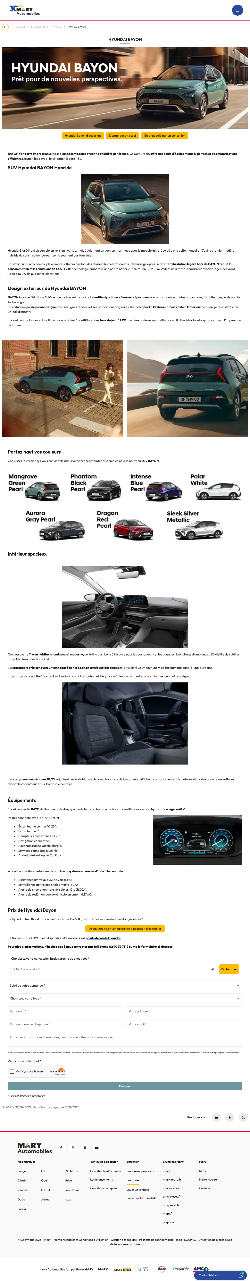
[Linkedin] (216, 1117)
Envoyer (125, 1086)
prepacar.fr (170, 1222)
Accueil (20, 26)
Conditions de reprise (103, 1188)
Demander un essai (122, 135)
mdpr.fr (168, 1213)
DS (43, 1171)
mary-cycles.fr (172, 1188)
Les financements (101, 1179)
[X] (243, 1117)
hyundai (57, 26)
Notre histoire (208, 1179)
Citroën (22, 1180)
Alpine (45, 1199)
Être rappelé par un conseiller (164, 135)
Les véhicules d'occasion (105, 1171)
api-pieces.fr (171, 1205)
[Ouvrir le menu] (237, 10)
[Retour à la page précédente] (6, 27)
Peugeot (23, 1171)
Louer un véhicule (138, 1189)
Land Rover (72, 1190)
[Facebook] (229, 1117)
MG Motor (72, 1171)
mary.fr (168, 1171)
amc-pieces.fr (172, 1196)
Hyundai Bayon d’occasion (83, 135)
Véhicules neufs (39, 26)
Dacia (21, 1199)
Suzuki (22, 1209)
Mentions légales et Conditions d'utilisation (81, 1240)
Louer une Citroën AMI (141, 1198)
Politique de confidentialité (156, 1240)
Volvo (68, 1180)
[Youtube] (96, 1148)
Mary (202, 1171)
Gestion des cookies (124, 1240)
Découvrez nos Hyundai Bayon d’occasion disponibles (125, 928)
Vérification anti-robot (23, 1061)
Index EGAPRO (186, 1240)
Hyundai (46, 1190)
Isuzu (68, 1199)
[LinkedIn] (84, 1148)
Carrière (204, 1188)
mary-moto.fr (172, 1179)
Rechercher (229, 969)
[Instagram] (73, 1148)
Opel (44, 1180)
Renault (23, 1190)
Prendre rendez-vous (140, 1171)
